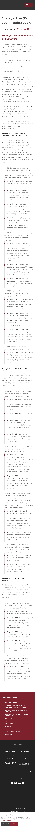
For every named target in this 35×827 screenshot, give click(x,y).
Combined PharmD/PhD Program (15, 707)
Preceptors (9, 718)
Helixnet (10, 748)
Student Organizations (12, 731)
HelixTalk (8, 726)
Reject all (14, 824)
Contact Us (9, 758)
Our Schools (9, 771)
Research (8, 721)
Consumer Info (10, 751)
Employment (25, 748)
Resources (8, 729)
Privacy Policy (10, 755)
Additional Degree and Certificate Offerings (16, 711)
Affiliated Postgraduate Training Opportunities (16, 715)
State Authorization (25, 759)
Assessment (8, 734)
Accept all (5, 824)
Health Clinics (25, 751)
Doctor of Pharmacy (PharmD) (15, 705)
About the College (11, 702)
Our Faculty (9, 723)
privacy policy (6, 820)
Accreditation (25, 755)
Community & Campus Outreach (10, 762)
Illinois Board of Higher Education (25, 764)
